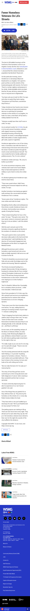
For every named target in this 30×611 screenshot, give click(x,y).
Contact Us (5, 560)
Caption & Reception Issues (9, 580)
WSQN (9, 540)
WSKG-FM (5, 539)
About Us (5, 543)
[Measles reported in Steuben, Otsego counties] (7, 483)
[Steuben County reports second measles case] (7, 460)
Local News (14, 457)
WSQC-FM (5, 540)
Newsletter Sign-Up (7, 587)
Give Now (24, 2)
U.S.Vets (20, 127)
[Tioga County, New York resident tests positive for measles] (7, 494)
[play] (2, 609)
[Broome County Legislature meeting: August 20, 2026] (7, 471)
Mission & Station (7, 546)
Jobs (4, 557)
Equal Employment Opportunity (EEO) (12, 570)
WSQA (22, 539)
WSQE (18, 539)
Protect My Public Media (9, 573)
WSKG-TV (13, 540)
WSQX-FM (10, 539)
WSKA (17, 540)
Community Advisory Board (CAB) (11, 553)
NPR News (5, 429)
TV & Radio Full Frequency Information (12, 577)
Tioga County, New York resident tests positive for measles (19, 496)
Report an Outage (7, 583)
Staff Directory (6, 563)
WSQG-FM (15, 539)
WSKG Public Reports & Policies (10, 567)
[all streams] (28, 609)
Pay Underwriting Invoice (9, 590)
